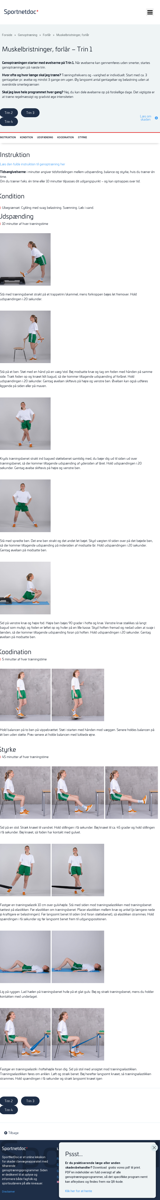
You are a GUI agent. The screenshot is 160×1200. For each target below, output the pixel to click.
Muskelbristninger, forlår (72, 35)
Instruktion (8, 137)
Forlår (47, 35)
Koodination (65, 137)
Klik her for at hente (78, 1191)
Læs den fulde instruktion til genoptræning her (32, 164)
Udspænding (45, 137)
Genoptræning (27, 35)
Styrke (82, 137)
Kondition (26, 137)
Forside (7, 35)
